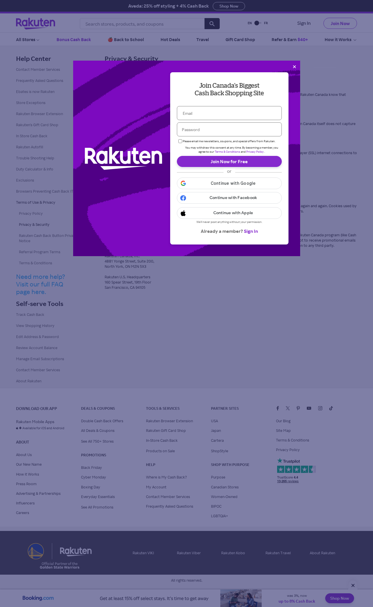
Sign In (251, 231)
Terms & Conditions (227, 151)
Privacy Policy (255, 151)
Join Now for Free (229, 161)
